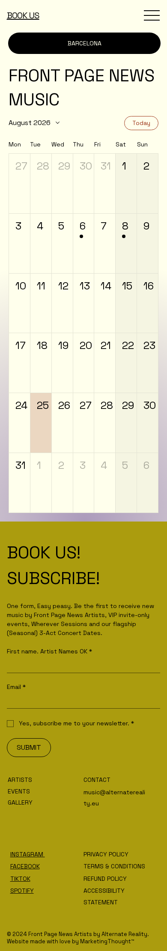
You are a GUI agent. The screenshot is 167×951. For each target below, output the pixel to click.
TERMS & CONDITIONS (114, 866)
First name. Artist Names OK (49, 651)
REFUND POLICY (105, 878)
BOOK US (23, 15)
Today (141, 123)
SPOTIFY (22, 890)
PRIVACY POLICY (106, 854)
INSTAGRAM (27, 854)
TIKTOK (20, 878)
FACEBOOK (25, 866)
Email (16, 687)
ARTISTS (20, 780)
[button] (19, 183)
